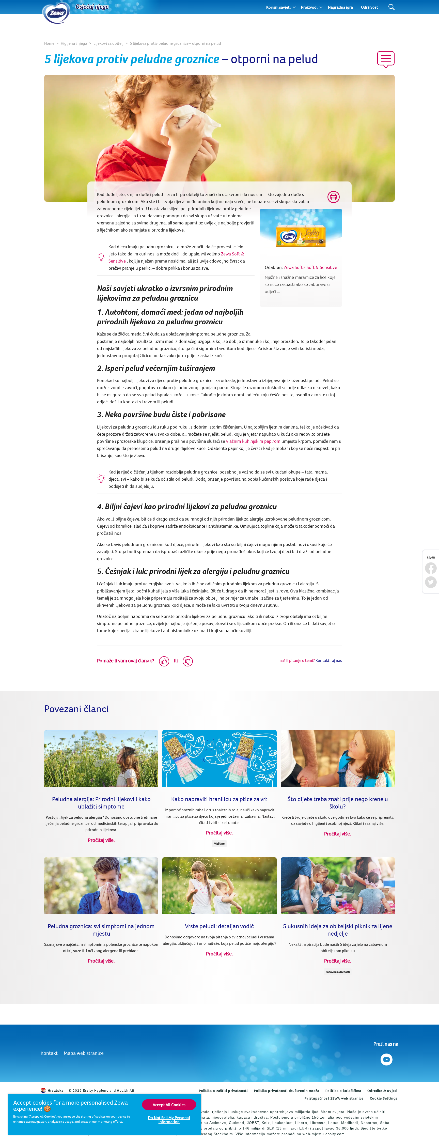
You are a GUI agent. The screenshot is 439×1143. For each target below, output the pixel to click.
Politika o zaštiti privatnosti (223, 1090)
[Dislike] (188, 661)
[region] (104, 1114)
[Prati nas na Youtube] (386, 1058)
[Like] (164, 661)
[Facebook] (430, 568)
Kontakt (49, 1053)
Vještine (219, 843)
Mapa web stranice (84, 1053)
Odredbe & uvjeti (382, 1090)
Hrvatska (56, 1090)
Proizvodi (309, 7)
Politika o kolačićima (343, 1090)
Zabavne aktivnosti (338, 972)
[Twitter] (430, 582)
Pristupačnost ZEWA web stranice (334, 1098)
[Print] (333, 197)
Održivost (369, 7)
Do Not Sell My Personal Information (169, 1119)
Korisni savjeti (278, 7)
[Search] (391, 7)
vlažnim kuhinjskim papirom (252, 441)
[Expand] (294, 7)
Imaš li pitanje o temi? (296, 660)
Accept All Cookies (169, 1104)
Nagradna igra (340, 7)
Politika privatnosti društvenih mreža (287, 1090)
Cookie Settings (384, 1098)
